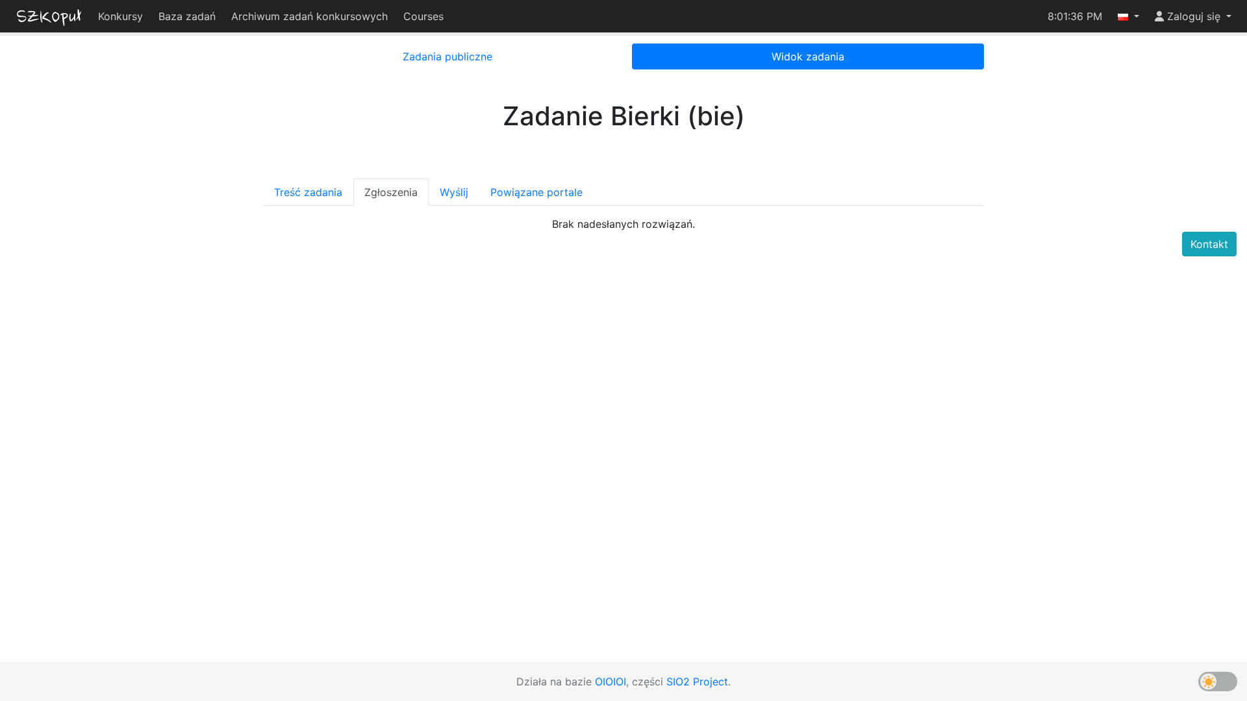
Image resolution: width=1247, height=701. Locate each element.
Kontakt (1209, 244)
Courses (423, 16)
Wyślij (454, 192)
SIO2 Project (697, 681)
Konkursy (120, 16)
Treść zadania (308, 192)
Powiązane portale (536, 192)
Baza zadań (187, 16)
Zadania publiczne (447, 56)
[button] (1128, 16)
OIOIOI (610, 681)
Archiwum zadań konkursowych (309, 16)
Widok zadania (808, 56)
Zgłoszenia (391, 192)
